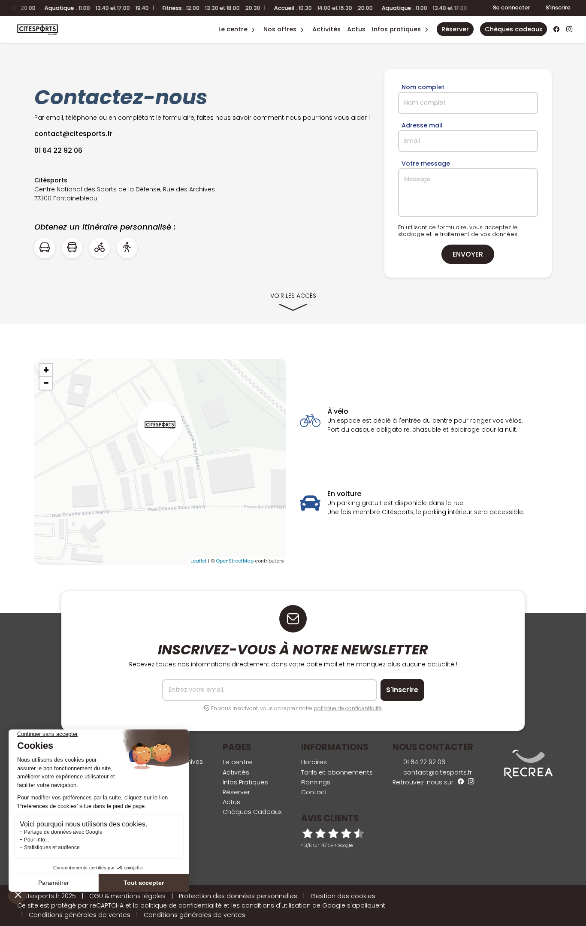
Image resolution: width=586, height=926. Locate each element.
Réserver (236, 792)
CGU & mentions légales (127, 896)
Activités (326, 29)
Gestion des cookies (343, 896)
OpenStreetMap (235, 560)
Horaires (314, 762)
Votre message (426, 163)
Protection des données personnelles (238, 896)
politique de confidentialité (181, 905)
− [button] (46, 383)
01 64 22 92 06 (423, 762)
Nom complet (423, 87)
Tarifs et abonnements (337, 772)
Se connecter (511, 7)
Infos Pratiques (396, 29)
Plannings (315, 782)
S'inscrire (558, 7)
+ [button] (46, 370)
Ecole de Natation (232, 17)
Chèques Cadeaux (252, 812)
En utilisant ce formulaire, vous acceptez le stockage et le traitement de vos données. (458, 231)
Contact (314, 792)
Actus (356, 29)
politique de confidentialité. (348, 708)
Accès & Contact (392, 17)
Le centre (237, 762)
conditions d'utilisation (276, 905)
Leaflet (198, 560)
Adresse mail (422, 125)
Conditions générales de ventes (79, 915)
